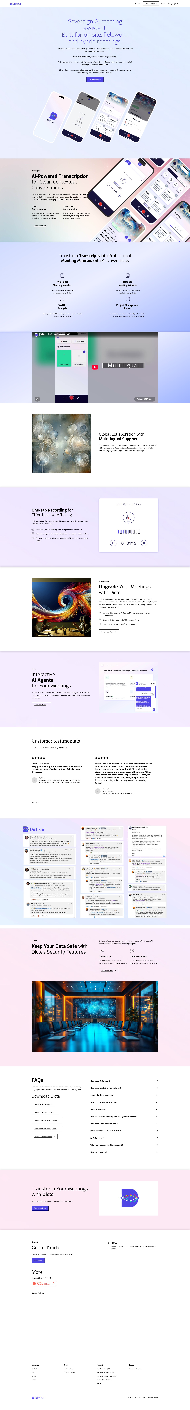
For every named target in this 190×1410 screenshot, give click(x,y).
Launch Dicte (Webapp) (104, 1380)
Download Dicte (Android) (105, 1372)
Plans (163, 3)
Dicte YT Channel (69, 1372)
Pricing (99, 1383)
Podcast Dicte (68, 1369)
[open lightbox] (128, 525)
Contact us (38, 1260)
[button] (173, 3)
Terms (34, 1376)
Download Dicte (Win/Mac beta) (107, 1376)
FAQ (33, 1372)
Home (137, 3)
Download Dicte (151, 3)
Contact (34, 1369)
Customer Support (135, 1369)
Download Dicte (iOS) (103, 1369)
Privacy (34, 1380)
